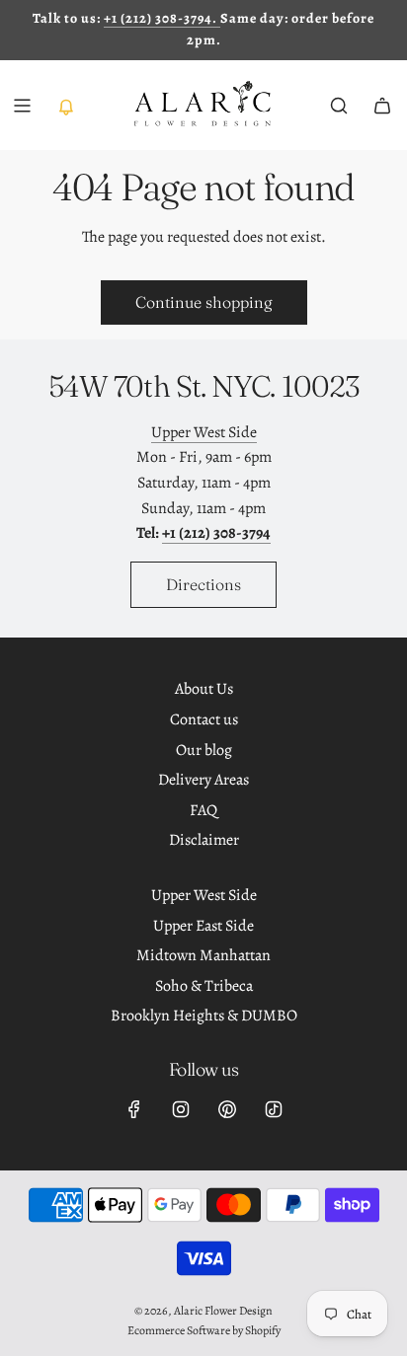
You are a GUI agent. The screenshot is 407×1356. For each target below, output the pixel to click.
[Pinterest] (227, 1109)
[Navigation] (21, 105)
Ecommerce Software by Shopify (204, 1330)
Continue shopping (204, 302)
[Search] (339, 105)
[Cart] (382, 105)
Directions (203, 584)
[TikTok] (273, 1109)
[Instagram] (181, 1109)
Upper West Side (204, 432)
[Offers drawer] (65, 105)
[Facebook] (134, 1109)
